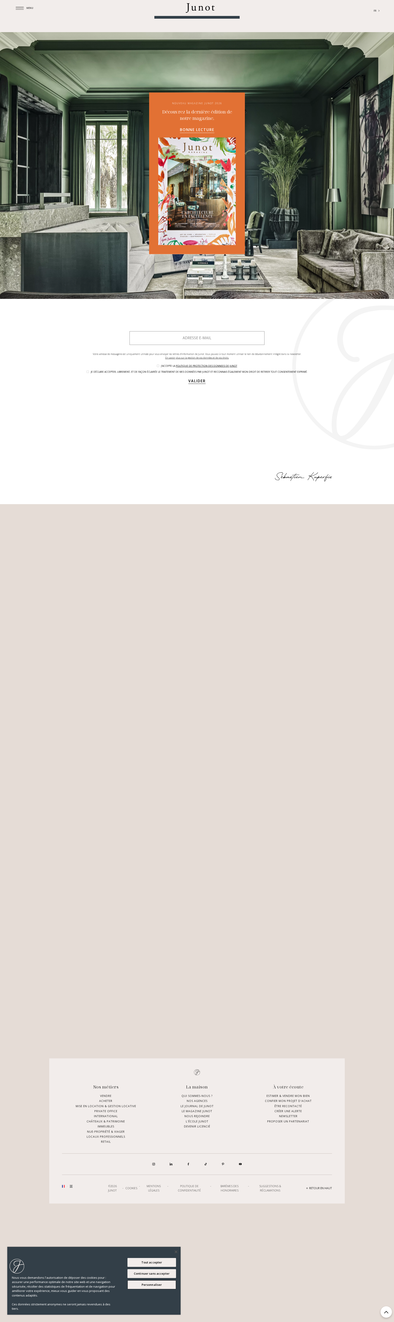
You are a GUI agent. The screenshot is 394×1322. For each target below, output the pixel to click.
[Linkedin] (171, 1241)
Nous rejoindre (197, 1194)
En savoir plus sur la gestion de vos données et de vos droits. (197, 415)
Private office (105, 1188)
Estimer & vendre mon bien (288, 1173)
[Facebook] (188, 1241)
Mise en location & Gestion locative (106, 1183)
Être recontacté (288, 1183)
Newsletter (288, 1194)
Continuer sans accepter (152, 1273)
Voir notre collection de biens (197, 68)
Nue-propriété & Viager (106, 1209)
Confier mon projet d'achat (288, 1178)
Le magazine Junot (197, 1188)
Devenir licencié (197, 1204)
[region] (94, 1281)
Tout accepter (151, 1262)
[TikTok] (205, 1241)
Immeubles (106, 1204)
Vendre (105, 1173)
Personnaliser (152, 1285)
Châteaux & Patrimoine (106, 1199)
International (106, 1194)
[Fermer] (176, 1251)
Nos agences (197, 1178)
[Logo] (200, 11)
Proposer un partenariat (288, 1199)
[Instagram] (153, 1241)
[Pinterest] (223, 1241)
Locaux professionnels (106, 1214)
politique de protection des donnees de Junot (206, 423)
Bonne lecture (197, 92)
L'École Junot (197, 1199)
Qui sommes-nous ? (197, 1173)
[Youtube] (240, 1241)
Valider (197, 438)
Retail (106, 1219)
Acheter (105, 1178)
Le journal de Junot (197, 1183)
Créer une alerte (288, 1188)
